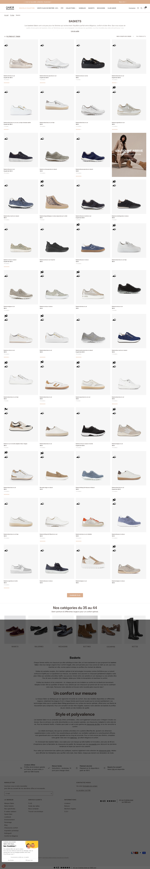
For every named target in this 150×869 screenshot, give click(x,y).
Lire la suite (75, 31)
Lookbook (7, 817)
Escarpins (111, 647)
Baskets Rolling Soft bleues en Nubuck (85, 487)
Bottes (135, 646)
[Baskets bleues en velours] (93, 240)
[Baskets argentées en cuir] (129, 103)
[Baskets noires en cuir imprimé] (57, 240)
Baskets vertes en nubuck (10, 259)
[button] (4, 866)
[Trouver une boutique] (138, 8)
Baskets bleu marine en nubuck (11, 216)
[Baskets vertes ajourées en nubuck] (57, 150)
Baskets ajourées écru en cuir (83, 397)
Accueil (6, 15)
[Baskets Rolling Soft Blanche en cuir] (57, 515)
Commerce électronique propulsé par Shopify (55, 857)
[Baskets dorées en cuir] (21, 56)
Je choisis (11, 860)
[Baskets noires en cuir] (129, 287)
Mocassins (63, 646)
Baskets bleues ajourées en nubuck (84, 169)
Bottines (87, 646)
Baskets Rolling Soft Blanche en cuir (48, 534)
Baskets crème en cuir (9, 350)
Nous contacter (33, 809)
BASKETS (91, 8)
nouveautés (93, 744)
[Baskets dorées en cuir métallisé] (93, 515)
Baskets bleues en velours (82, 259)
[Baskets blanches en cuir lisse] (57, 103)
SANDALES (82, 8)
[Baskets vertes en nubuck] (21, 240)
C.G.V (66, 811)
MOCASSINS (101, 8)
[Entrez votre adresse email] (51, 793)
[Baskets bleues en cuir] (21, 150)
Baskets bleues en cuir (9, 169)
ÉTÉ (62, 8)
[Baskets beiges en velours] (129, 562)
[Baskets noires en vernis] (93, 56)
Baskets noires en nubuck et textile (84, 443)
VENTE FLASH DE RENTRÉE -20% (47, 8)
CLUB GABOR (112, 8)
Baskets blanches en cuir (118, 75)
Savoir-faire (8, 814)
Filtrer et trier (13, 36)
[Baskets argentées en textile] (21, 562)
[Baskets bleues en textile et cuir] (93, 196)
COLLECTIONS (70, 8)
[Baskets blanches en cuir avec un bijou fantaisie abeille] (21, 103)
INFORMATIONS (70, 799)
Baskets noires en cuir (117, 306)
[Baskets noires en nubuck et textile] (93, 424)
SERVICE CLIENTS (35, 799)
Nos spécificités (9, 809)
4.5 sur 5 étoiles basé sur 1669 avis (84, 867)
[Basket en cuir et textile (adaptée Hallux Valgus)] (21, 424)
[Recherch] (141, 8)
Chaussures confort (11, 828)
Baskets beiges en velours (118, 581)
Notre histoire (9, 806)
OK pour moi (29, 860)
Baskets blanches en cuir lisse (47, 122)
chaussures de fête (93, 724)
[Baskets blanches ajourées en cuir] (57, 56)
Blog (5, 825)
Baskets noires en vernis (82, 75)
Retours (67, 806)
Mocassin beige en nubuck (46, 487)
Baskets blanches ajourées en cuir (48, 75)
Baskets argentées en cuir (118, 122)
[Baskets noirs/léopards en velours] (129, 196)
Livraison (67, 803)
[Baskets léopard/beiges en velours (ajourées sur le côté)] (57, 196)
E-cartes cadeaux (10, 811)
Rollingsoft (7, 833)
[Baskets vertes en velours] (57, 287)
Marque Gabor (9, 803)
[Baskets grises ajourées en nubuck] (93, 331)
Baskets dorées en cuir (9, 75)
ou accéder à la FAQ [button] (83, 790)
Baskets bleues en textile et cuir (83, 216)
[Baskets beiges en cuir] (21, 287)
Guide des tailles (34, 806)
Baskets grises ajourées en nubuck (84, 350)
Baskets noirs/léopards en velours (120, 216)
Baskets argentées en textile (11, 581)
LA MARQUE (8, 799)
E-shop (12, 15)
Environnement (9, 820)
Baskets (15, 646)
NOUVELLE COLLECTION (26, 8)
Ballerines (39, 646)
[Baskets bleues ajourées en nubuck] (93, 150)
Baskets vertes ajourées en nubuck (48, 169)
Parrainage (8, 822)
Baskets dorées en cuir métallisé (84, 534)
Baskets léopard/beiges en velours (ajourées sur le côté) (53, 216)
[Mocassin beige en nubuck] (57, 468)
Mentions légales (70, 809)
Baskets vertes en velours (46, 306)
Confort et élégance (11, 836)
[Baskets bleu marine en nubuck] (21, 196)
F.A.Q (30, 803)
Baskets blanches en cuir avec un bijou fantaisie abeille (17, 122)
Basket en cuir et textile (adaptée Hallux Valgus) (15, 443)
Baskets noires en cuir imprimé (47, 259)
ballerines (73, 738)
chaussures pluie (104, 750)
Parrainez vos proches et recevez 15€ (51, 2)
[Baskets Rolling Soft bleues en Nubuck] (93, 468)
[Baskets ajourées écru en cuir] (93, 378)
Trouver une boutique (35, 811)
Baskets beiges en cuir (9, 306)
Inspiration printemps (11, 830)
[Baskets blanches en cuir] (129, 56)
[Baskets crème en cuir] (21, 331)
